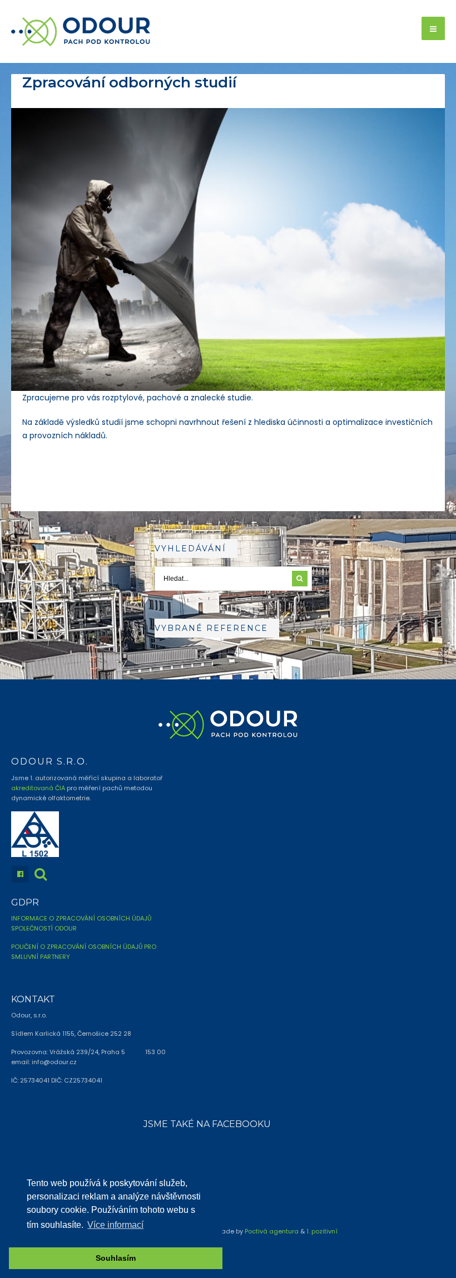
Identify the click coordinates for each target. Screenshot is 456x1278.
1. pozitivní (322, 1231)
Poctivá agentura (272, 1231)
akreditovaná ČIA (38, 788)
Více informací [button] (115, 1225)
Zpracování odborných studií (129, 82)
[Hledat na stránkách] (40, 874)
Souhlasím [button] (116, 1257)
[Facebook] (20, 874)
